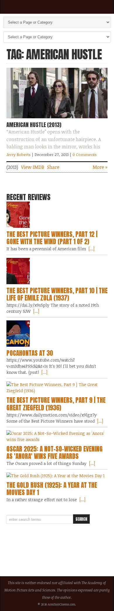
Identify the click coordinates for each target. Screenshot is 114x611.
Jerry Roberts (18, 154)
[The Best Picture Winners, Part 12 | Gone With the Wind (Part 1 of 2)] (57, 215)
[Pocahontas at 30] (57, 333)
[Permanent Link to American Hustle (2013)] (57, 119)
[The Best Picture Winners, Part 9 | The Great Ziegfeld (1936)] (57, 387)
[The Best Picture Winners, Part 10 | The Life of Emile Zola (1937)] (57, 271)
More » (100, 167)
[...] (90, 248)
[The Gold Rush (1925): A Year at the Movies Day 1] (57, 476)
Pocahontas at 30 (29, 353)
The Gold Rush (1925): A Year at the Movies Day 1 (51, 488)
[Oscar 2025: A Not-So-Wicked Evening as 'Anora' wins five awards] (57, 436)
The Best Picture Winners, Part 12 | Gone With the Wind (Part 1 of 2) (51, 238)
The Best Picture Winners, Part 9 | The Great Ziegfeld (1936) (56, 403)
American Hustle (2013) (33, 125)
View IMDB (32, 167)
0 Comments (84, 154)
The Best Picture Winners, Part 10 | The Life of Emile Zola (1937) (57, 294)
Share (53, 167)
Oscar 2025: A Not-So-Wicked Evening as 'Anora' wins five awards (54, 452)
